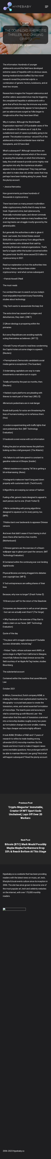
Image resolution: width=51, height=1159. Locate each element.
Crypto (25, 23)
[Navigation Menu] (46, 6)
